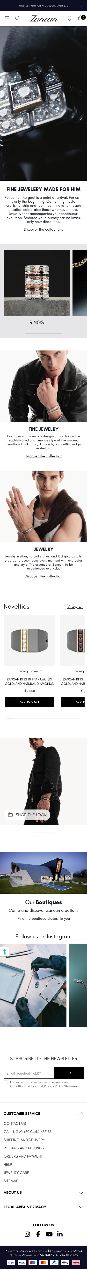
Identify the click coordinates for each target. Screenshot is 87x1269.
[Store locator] (69, 18)
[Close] (83, 6)
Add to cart (30, 702)
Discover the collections (43, 229)
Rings (36, 322)
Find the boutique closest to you (43, 918)
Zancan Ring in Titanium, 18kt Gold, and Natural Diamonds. (29, 681)
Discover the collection (43, 456)
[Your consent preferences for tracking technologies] (4, 951)
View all (75, 606)
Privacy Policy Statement (62, 1086)
